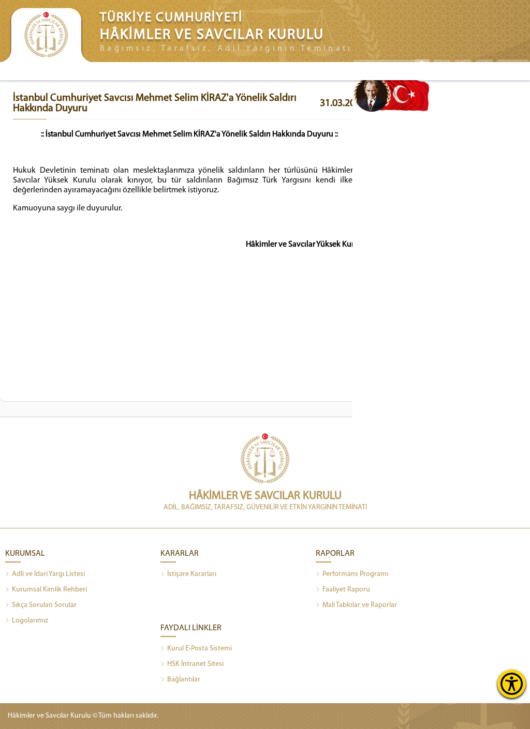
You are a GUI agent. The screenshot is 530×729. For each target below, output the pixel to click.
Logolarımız (30, 621)
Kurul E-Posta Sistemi (199, 648)
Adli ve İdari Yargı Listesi (48, 574)
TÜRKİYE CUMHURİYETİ (171, 17)
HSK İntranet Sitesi (195, 664)
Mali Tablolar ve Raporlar (359, 605)
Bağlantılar (183, 680)
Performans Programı (355, 574)
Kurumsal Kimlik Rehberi (49, 590)
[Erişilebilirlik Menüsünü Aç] (511, 684)
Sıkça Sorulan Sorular (44, 605)
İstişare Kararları (191, 574)
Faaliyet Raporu (346, 590)
